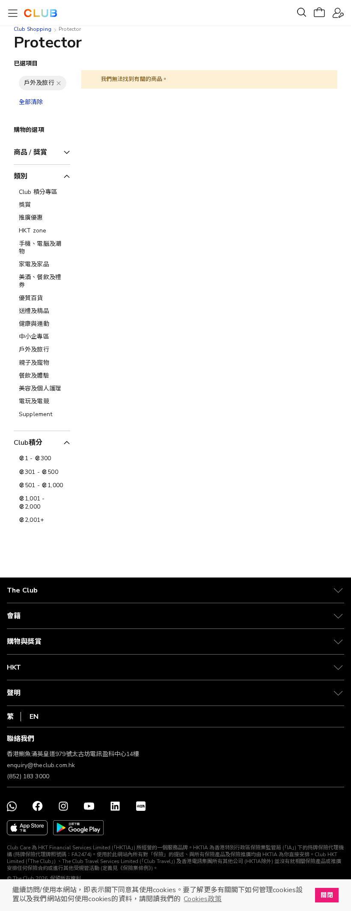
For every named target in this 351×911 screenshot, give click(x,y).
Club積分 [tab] (28, 442)
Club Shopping (32, 29)
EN (34, 716)
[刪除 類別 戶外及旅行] (58, 83)
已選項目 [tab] (26, 64)
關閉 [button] (327, 895)
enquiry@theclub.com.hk (41, 765)
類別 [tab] (20, 176)
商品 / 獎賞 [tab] (30, 152)
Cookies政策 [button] (202, 899)
